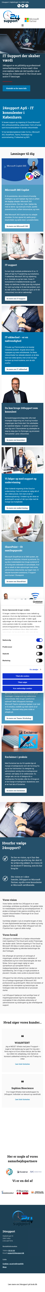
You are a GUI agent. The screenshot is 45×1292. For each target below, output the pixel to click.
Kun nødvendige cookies (22, 688)
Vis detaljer (34, 669)
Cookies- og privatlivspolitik (13, 1264)
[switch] (39, 647)
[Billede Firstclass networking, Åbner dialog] (37, 1192)
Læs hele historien (22, 1064)
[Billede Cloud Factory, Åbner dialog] (36, 1171)
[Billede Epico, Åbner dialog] (22, 1171)
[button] (22, 25)
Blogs (5, 1267)
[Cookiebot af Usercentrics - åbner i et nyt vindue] (32, 602)
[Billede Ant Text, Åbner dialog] (9, 1171)
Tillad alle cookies (22, 676)
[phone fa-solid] (19, 5)
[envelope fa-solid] (22, 5)
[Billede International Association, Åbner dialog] (7, 1192)
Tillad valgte (22, 682)
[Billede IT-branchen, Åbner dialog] (22, 1192)
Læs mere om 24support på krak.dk (22, 1284)
